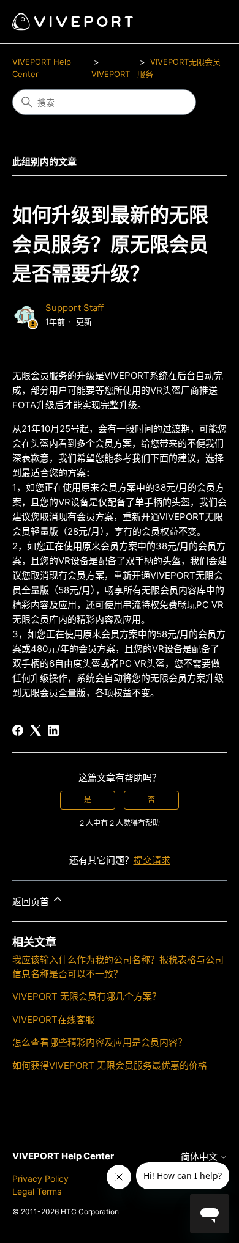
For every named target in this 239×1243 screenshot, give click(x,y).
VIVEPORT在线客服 (53, 1019)
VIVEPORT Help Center (63, 1156)
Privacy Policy (40, 1178)
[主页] (72, 22)
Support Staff (74, 308)
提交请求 (152, 860)
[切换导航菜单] (205, 22)
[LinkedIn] (53, 730)
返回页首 (31, 902)
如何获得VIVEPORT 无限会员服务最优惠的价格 (109, 1065)
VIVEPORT (110, 74)
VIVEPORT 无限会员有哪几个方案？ (86, 996)
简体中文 (200, 1156)
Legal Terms (36, 1191)
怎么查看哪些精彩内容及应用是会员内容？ (99, 1042)
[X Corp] (35, 730)
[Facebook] (17, 730)
